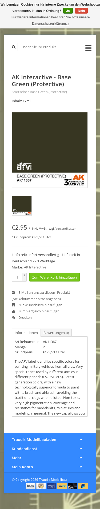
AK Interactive (35, 267)
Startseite (19, 91)
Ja (68, 11)
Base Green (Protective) (48, 91)
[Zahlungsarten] (31, 485)
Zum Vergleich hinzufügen (38, 311)
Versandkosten (65, 228)
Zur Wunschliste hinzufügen (40, 305)
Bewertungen (56, 332)
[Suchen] (14, 47)
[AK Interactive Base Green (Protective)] (49, 150)
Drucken (25, 317)
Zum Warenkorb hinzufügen (54, 277)
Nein (81, 11)
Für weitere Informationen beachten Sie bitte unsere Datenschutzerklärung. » (50, 20)
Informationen (26, 332)
